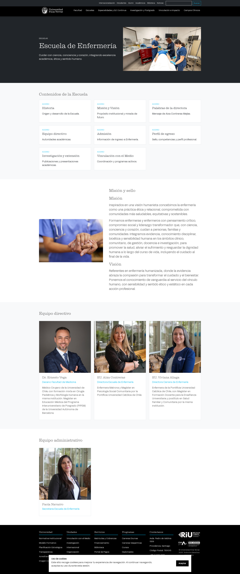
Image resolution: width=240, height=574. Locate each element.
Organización (73, 551)
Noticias (160, 3)
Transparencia (45, 551)
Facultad (78, 10)
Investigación (73, 542)
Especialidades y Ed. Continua (112, 10)
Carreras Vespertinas (132, 542)
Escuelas (90, 10)
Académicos (140, 3)
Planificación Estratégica (50, 547)
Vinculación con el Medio (78, 538)
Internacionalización (107, 3)
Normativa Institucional (50, 538)
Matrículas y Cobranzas (105, 538)
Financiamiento (101, 542)
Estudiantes (121, 3)
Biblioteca (151, 3)
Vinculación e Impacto (169, 10)
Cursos (125, 547)
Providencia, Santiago (160, 545)
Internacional (73, 547)
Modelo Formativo (47, 542)
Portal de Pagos (101, 551)
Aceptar (182, 563)
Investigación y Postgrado (142, 10)
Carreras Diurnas (130, 538)
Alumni (131, 3)
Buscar (197, 3)
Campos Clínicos (192, 10)
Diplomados (127, 551)
